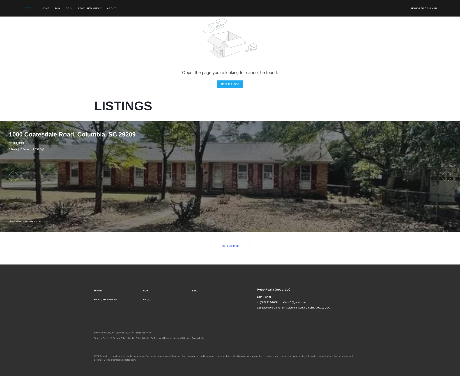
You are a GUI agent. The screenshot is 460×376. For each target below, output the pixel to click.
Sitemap (186, 338)
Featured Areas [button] (90, 8)
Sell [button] (69, 8)
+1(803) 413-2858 (267, 302)
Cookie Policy (135, 338)
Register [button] (417, 8)
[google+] (259, 315)
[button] (28, 8)
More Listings (230, 245)
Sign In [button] (432, 8)
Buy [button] (58, 8)
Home (46, 8)
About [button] (111, 8)
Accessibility (198, 338)
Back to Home (230, 83)
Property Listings (172, 338)
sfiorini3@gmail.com (294, 302)
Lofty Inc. (110, 332)
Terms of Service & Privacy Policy (110, 338)
